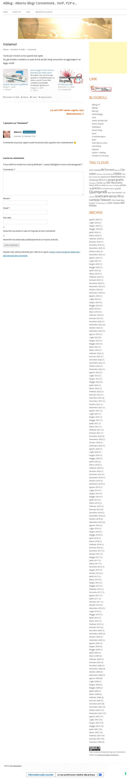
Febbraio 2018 (95, 544)
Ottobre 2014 (94, 573)
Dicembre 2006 (95, 742)
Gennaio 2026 (95, 242)
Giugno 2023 (94, 340)
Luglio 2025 (94, 261)
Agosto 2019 (94, 487)
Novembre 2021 (95, 401)
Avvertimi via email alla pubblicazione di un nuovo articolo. (30, 239)
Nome (7, 198)
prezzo (96, 188)
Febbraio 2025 (95, 277)
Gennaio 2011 (95, 602)
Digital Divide (105, 177)
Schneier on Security (100, 155)
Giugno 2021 (94, 417)
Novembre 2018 (95, 516)
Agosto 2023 (94, 334)
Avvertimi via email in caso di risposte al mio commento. (29, 231)
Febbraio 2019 (95, 506)
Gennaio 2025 (95, 280)
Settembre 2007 (95, 713)
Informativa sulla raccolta (40, 774)
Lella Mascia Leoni (99, 143)
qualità (118, 188)
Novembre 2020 (95, 439)
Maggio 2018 (94, 535)
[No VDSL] (100, 88)
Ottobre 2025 (94, 251)
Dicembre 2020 (95, 436)
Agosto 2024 (94, 296)
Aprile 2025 (93, 270)
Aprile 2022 (93, 385)
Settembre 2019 (95, 484)
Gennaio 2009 (95, 662)
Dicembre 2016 (95, 567)
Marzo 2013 (94, 579)
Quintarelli (98, 191)
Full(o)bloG (96, 127)
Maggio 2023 (94, 344)
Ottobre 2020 (94, 442)
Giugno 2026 (94, 226)
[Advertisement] (108, 57)
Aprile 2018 (93, 538)
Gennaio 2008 (95, 700)
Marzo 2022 (94, 388)
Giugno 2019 (94, 493)
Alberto (6, 49)
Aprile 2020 (93, 461)
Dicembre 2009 (95, 630)
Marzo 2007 (94, 732)
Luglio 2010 (94, 611)
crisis (94, 117)
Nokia (104, 185)
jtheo (94, 139)
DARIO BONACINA (99, 120)
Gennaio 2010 (95, 627)
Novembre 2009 (95, 633)
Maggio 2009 (94, 649)
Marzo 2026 (94, 235)
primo (49, 97)
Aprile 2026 (93, 232)
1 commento (31, 49)
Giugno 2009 (94, 646)
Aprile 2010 (93, 617)
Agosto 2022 (94, 372)
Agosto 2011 (94, 595)
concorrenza (108, 174)
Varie (35, 97)
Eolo (123, 176)
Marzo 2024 (94, 312)
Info (28, 12)
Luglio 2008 (94, 681)
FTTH (106, 180)
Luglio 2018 (94, 528)
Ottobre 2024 (94, 289)
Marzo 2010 (94, 621)
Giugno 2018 (94, 531)
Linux (99, 182)
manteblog (96, 146)
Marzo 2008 (94, 694)
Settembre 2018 (95, 522)
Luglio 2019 (94, 490)
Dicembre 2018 (95, 512)
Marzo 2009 (94, 656)
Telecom (105, 200)
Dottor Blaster (98, 124)
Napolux (95, 149)
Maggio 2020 (94, 458)
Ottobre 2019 (94, 480)
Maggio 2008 (94, 688)
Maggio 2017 (94, 557)
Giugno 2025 (94, 264)
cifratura (99, 174)
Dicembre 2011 (95, 592)
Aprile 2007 (93, 729)
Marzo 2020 (94, 465)
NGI (100, 185)
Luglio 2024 (94, 299)
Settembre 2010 (95, 608)
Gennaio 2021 (95, 433)
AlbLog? (95, 111)
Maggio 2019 (94, 496)
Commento (9, 169)
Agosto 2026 (94, 219)
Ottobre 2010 (94, 605)
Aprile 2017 (93, 560)
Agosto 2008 (94, 678)
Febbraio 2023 (95, 353)
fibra (101, 179)
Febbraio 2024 (95, 315)
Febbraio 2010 (95, 624)
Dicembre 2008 (95, 665)
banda (97, 169)
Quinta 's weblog (99, 152)
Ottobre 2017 (94, 554)
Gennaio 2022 (95, 394)
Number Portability (113, 185)
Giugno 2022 (94, 379)
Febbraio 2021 (95, 430)
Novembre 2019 (95, 477)
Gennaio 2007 (95, 739)
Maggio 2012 (94, 586)
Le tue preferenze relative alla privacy (76, 774)
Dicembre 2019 (95, 474)
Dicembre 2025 (95, 245)
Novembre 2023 (95, 324)
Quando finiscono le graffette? (15, 84)
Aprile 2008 (93, 691)
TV (96, 203)
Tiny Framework (15, 766)
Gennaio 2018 (95, 547)
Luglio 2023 (94, 337)
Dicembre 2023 (95, 321)
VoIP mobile (114, 202)
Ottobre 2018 (94, 519)
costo (117, 173)
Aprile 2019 (93, 500)
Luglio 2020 (94, 452)
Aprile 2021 (93, 423)
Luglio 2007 (94, 719)
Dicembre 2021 (95, 398)
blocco (117, 170)
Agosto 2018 (94, 525)
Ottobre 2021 (94, 404)
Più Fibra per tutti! (65, 84)
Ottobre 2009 (94, 637)
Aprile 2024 (93, 308)
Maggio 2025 (94, 267)
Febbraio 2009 (95, 659)
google (111, 179)
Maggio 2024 (94, 305)
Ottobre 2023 (94, 328)
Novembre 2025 (95, 248)
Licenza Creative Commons (108, 755)
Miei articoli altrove (44, 12)
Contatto (17, 12)
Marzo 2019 (94, 503)
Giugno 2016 (94, 570)
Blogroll (43, 97)
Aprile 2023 (93, 347)
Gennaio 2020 (95, 471)
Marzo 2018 (94, 541)
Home (5, 12)
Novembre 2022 (95, 363)
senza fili (115, 196)
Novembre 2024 (95, 286)
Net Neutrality (114, 182)
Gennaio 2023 (95, 356)
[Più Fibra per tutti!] (70, 76)
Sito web (7, 217)
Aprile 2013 (93, 576)
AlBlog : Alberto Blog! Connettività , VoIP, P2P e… (40, 3)
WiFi (122, 202)
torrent (92, 203)
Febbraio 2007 (95, 735)
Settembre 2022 (95, 369)
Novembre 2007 (95, 707)
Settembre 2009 (95, 640)
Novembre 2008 (95, 668)
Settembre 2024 (95, 293)
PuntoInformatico (107, 189)
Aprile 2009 (93, 653)
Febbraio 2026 (95, 238)
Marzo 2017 (94, 563)
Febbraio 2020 (95, 468)
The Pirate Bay (118, 200)
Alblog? (95, 108)
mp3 (104, 183)
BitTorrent (107, 170)
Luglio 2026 (94, 222)
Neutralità (93, 185)
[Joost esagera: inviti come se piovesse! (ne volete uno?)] (44, 80)
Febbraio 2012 (95, 589)
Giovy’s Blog (97, 130)
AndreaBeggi (97, 114)
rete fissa (112, 192)
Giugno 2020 (94, 455)
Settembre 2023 (95, 331)
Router (119, 192)
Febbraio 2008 (95, 697)
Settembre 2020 (95, 445)
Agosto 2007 (94, 716)
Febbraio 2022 (95, 391)
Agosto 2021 (94, 410)
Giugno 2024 (94, 302)
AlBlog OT (96, 104)
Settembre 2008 (95, 675)
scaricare (101, 196)
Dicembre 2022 (95, 359)
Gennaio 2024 (95, 318)
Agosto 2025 (94, 258)
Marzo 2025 (94, 273)
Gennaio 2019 (95, 509)
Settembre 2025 (95, 254)
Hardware (92, 183)
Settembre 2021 (95, 407)
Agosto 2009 (94, 643)
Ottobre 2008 (94, 672)
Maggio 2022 (94, 382)
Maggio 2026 (94, 229)
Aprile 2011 (93, 598)
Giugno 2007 (94, 723)
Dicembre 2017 (95, 551)
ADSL (91, 170)
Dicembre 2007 (95, 703)
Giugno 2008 (94, 684)
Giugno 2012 (94, 582)
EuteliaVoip (93, 180)
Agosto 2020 (94, 449)
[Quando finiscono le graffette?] (15, 76)
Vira (105, 203)
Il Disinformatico (98, 136)
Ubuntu (101, 203)
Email (6, 208)
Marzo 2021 (94, 426)
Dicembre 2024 (95, 283)
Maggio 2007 (94, 726)
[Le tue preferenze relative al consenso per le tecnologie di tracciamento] (125, 773)
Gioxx (94, 133)
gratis (120, 180)
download (116, 176)
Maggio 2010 (94, 614)
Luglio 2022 (94, 375)
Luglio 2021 (94, 414)
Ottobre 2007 (94, 710)
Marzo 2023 (94, 350)
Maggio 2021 (94, 420)
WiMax (93, 205)
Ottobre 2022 (94, 366)
